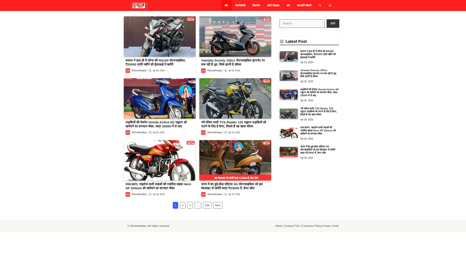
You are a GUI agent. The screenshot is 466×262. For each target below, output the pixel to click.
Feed (336, 226)
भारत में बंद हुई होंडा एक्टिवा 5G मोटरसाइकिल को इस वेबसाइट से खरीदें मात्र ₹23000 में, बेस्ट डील (232, 186)
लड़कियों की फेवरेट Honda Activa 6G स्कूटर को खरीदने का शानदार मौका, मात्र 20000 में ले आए (156, 124)
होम (226, 5)
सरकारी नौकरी (304, 5)
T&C (297, 226)
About (278, 226)
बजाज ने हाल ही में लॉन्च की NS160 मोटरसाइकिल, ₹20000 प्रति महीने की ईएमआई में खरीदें (156, 62)
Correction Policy (312, 226)
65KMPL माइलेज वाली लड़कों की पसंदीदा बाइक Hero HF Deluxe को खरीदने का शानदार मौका (158, 186)
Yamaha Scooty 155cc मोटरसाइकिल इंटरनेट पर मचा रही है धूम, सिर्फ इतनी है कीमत (233, 62)
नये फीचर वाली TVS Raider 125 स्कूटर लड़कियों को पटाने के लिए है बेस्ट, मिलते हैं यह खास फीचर (233, 124)
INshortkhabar (139, 70)
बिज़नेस (256, 5)
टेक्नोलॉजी (240, 5)
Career (327, 226)
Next (217, 205)
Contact (289, 226)
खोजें (333, 23)
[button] (320, 5)
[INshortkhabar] (139, 5)
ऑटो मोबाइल (273, 5)
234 (207, 205)
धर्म (288, 5)
